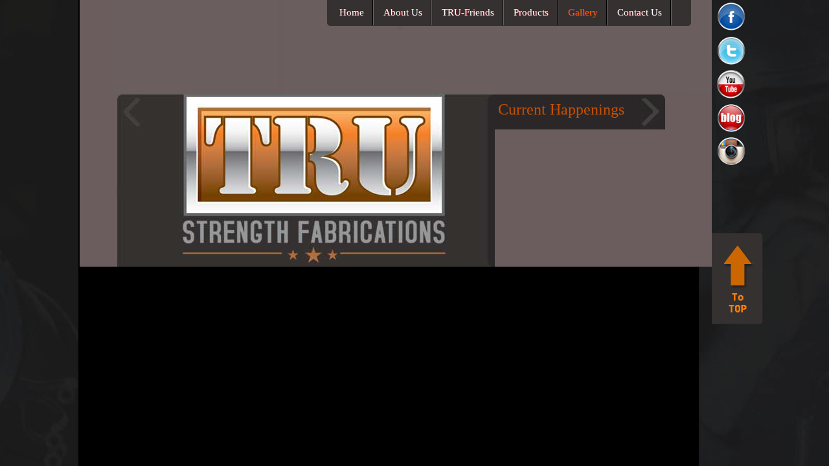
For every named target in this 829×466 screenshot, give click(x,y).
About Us (402, 12)
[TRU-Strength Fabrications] (195, 90)
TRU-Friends (468, 12)
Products (531, 12)
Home (351, 12)
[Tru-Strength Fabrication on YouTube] (732, 98)
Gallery (583, 12)
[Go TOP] (737, 321)
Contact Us (639, 12)
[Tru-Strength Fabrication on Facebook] (732, 31)
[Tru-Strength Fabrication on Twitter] (732, 64)
